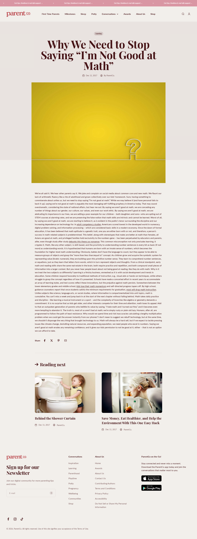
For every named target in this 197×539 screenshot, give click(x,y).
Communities (74, 498)
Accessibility (101, 498)
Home (98, 463)
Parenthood (74, 473)
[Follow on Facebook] (8, 519)
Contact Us (100, 478)
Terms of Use (82, 528)
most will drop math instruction (141, 289)
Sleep (83, 14)
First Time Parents (50, 14)
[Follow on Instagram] (15, 519)
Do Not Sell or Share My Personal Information (111, 505)
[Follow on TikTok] (22, 519)
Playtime (72, 478)
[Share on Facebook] (44, 340)
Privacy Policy (101, 493)
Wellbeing (73, 493)
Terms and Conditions (105, 488)
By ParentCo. (109, 75)
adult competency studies (89, 224)
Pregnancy (73, 488)
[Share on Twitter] (51, 340)
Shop (152, 14)
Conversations (109, 14)
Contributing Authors (105, 483)
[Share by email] (65, 340)
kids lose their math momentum (91, 286)
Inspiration (73, 463)
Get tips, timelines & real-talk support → (21, 3)
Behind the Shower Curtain (55, 418)
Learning (99, 33)
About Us (140, 14)
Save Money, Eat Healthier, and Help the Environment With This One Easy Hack (131, 420)
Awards (127, 14)
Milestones (70, 14)
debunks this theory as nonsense (84, 241)
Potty (93, 14)
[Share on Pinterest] (58, 340)
